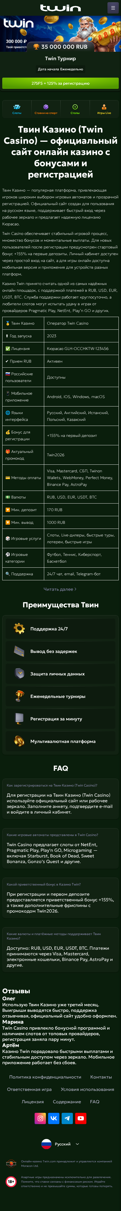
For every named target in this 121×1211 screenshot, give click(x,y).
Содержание (67, 1101)
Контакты (101, 1077)
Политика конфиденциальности (45, 1077)
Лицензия (33, 1101)
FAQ (94, 1101)
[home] (60, 8)
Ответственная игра (29, 1089)
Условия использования (87, 1089)
